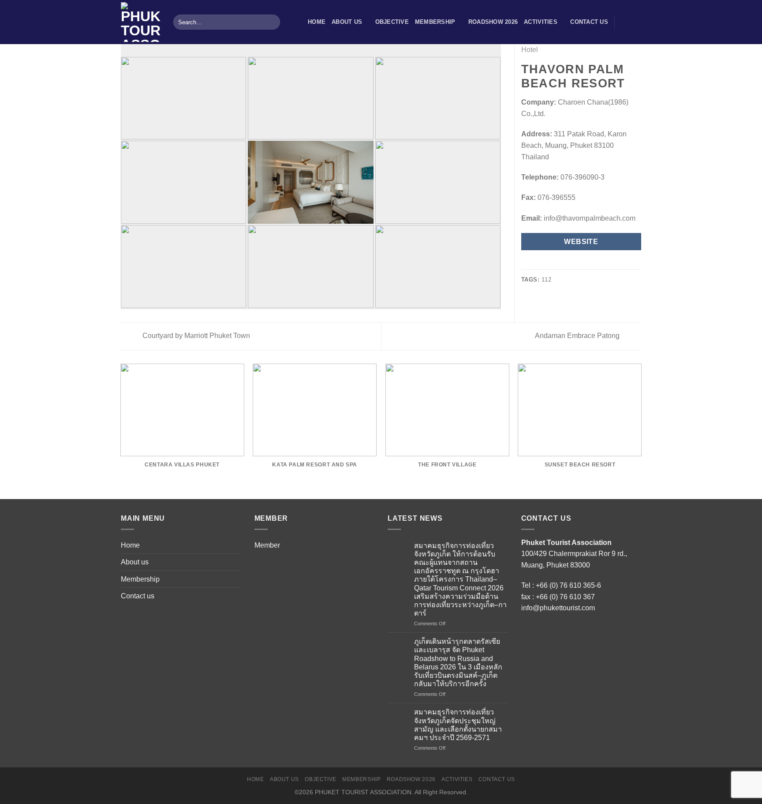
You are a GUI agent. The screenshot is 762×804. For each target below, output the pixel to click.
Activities (540, 22)
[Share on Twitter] (537, 263)
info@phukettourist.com (558, 608)
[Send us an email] (635, 22)
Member (267, 545)
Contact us (589, 22)
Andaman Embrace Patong (578, 335)
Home (316, 22)
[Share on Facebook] (526, 263)
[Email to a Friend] (548, 263)
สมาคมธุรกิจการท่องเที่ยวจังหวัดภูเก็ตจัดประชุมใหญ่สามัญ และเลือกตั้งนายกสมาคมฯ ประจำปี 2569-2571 (458, 724)
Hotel (529, 49)
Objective (392, 22)
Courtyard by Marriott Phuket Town (195, 335)
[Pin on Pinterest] (558, 263)
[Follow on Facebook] (624, 22)
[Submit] (272, 22)
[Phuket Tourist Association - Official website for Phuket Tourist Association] (140, 22)
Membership (435, 22)
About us (347, 22)
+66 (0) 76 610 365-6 (568, 585)
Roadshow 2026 (493, 22)
